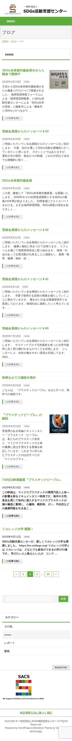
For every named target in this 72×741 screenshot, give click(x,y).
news (26, 82)
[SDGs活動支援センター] (36, 10)
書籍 (7, 651)
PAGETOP (61, 667)
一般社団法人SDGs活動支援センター (37, 721)
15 (48, 574)
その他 (8, 626)
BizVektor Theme (42, 728)
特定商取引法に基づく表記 (36, 712)
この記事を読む (12, 118)
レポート (9, 642)
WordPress (24, 728)
